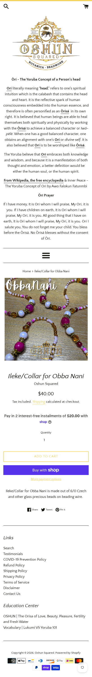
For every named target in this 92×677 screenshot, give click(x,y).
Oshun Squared (44, 652)
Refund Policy (14, 565)
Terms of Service (16, 582)
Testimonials (13, 554)
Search (8, 548)
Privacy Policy (14, 577)
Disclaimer (11, 588)
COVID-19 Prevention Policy (24, 560)
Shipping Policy (15, 571)
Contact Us (11, 594)
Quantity (46, 432)
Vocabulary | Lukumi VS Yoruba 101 (30, 628)
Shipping (39, 402)
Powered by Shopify (68, 652)
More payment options (46, 479)
